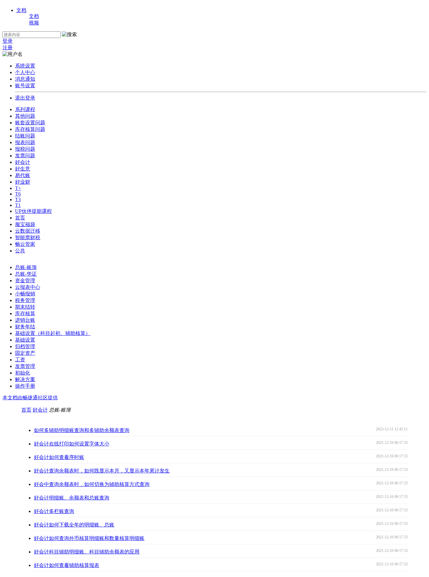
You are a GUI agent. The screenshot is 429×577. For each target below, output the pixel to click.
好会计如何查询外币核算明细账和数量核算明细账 (89, 538)
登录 (8, 41)
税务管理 (25, 300)
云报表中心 (27, 287)
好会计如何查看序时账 (59, 457)
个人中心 (25, 72)
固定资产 (25, 353)
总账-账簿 (26, 267)
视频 (34, 22)
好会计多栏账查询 (54, 511)
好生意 (22, 168)
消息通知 (25, 79)
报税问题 (25, 149)
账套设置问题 (30, 122)
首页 (20, 217)
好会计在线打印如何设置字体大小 (71, 443)
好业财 (22, 182)
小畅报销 (25, 293)
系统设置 (25, 65)
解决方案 (25, 379)
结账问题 (25, 135)
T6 (18, 194)
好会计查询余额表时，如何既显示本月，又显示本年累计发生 (102, 470)
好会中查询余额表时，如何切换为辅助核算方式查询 (91, 484)
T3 (18, 199)
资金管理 (25, 280)
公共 (20, 250)
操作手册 (25, 386)
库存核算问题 (30, 129)
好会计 (22, 162)
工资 (20, 359)
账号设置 (25, 85)
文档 (21, 10)
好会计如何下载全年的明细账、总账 (74, 524)
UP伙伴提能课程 (33, 211)
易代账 (22, 175)
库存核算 (25, 313)
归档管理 (25, 346)
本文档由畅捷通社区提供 (30, 397)
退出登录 (25, 97)
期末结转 (25, 307)
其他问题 (25, 116)
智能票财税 (27, 237)
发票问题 (25, 155)
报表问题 (25, 142)
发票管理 (25, 366)
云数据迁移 (27, 231)
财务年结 (25, 326)
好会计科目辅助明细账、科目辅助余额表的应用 (86, 551)
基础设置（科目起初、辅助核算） (52, 333)
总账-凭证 (26, 274)
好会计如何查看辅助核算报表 (66, 565)
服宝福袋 (25, 224)
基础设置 (25, 339)
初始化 (22, 372)
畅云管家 (25, 244)
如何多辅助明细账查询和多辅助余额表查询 (81, 430)
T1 (18, 205)
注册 (8, 47)
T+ (18, 188)
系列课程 (25, 109)
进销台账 (25, 320)
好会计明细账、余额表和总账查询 (71, 497)
